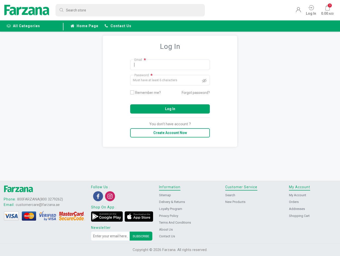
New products (235, 202)
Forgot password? (196, 93)
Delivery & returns (172, 202)
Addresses (297, 209)
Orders (294, 202)
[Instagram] (110, 196)
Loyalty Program (170, 209)
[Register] (298, 11)
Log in (170, 109)
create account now (170, 133)
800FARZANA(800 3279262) (40, 199)
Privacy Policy (168, 216)
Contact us (121, 26)
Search (230, 195)
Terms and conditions (175, 222)
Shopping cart (299, 216)
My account (297, 195)
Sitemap (165, 195)
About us (166, 229)
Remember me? (148, 93)
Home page (87, 26)
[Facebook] (98, 196)
